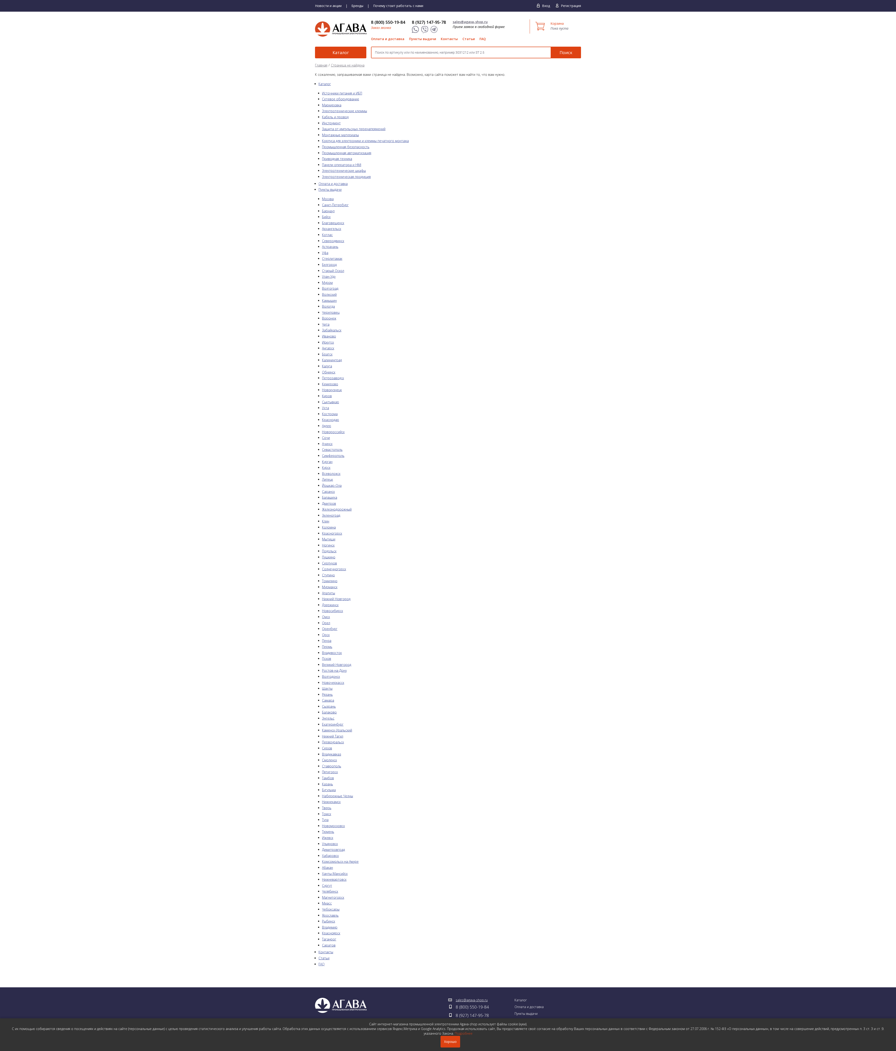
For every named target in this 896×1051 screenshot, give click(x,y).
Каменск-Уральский (337, 730)
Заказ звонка (381, 27)
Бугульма (329, 790)
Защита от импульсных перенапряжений (353, 129)
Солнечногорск (334, 569)
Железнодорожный (337, 509)
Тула (325, 820)
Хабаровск (330, 855)
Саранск (328, 491)
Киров (327, 396)
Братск (327, 354)
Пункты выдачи (422, 39)
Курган (327, 461)
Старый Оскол (333, 270)
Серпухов (329, 563)
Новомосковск (333, 826)
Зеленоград (331, 515)
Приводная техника (337, 159)
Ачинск (327, 444)
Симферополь (333, 455)
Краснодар (330, 420)
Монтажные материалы (340, 135)
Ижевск (327, 837)
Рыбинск (328, 921)
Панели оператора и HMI (341, 165)
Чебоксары (331, 909)
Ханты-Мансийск (335, 873)
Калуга (327, 366)
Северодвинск (333, 241)
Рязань (327, 694)
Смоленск (329, 760)
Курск (326, 467)
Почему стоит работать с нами (398, 5)
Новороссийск (333, 432)
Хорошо (450, 1041)
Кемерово (330, 384)
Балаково (329, 712)
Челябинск (330, 891)
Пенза (326, 640)
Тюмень (328, 831)
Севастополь (332, 449)
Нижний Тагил (332, 736)
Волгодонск (331, 676)
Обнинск (328, 372)
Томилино (329, 581)
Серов (327, 748)
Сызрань (329, 706)
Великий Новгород (336, 664)
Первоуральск (333, 742)
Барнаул (328, 211)
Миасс (327, 903)
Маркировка (331, 105)
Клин (325, 521)
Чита (325, 324)
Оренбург (329, 628)
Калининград (332, 360)
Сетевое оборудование (340, 99)
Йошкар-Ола (332, 485)
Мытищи (328, 539)
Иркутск (328, 342)
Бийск (326, 217)
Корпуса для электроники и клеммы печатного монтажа (365, 141)
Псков (326, 658)
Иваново (329, 336)
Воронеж (329, 318)
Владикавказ (331, 754)
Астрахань (330, 246)
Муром (327, 282)
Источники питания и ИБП (342, 93)
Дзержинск (330, 605)
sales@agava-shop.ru (470, 22)
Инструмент (331, 123)
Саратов (329, 945)
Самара (328, 700)
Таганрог (329, 939)
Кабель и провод (335, 117)
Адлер (326, 426)
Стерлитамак (332, 258)
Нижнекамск (331, 802)
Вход (546, 5)
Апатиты (328, 593)
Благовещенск (333, 223)
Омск (326, 617)
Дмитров (329, 503)
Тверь (326, 808)
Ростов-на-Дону (334, 670)
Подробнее (463, 1033)
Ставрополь (331, 766)
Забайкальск (331, 330)
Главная (321, 65)
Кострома (330, 414)
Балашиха (329, 497)
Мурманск (329, 587)
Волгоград (330, 288)
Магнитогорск (333, 897)
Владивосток (332, 653)
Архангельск (331, 228)
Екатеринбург (332, 724)
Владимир (329, 927)
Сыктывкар (330, 402)
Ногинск (328, 545)
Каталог (340, 52)
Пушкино (328, 557)
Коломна (329, 527)
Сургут (327, 885)
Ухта (325, 408)
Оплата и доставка (387, 39)
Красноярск (331, 933)
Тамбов (328, 778)
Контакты (449, 39)
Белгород (329, 264)
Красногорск (332, 533)
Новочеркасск (333, 682)
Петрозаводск (333, 378)
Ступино (328, 575)
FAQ (483, 39)
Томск (326, 814)
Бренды (357, 5)
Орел (326, 623)
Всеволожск (331, 473)
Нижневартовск (334, 879)
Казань (327, 784)
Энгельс (328, 718)
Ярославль (330, 915)
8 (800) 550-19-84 (388, 22)
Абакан (327, 867)
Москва (328, 199)
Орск (326, 635)
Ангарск (328, 348)
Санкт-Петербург (335, 205)
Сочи (326, 437)
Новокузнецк (332, 390)
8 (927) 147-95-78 (429, 22)
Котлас (327, 235)
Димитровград (333, 849)
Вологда (328, 306)
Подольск (329, 551)
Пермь (327, 646)
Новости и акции (328, 5)
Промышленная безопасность (345, 147)
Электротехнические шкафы (344, 170)
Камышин (329, 300)
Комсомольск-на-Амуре (340, 861)
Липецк (327, 479)
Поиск (566, 52)
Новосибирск (332, 611)
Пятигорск (330, 772)
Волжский (329, 294)
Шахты (327, 688)
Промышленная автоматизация (346, 153)
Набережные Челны (337, 796)
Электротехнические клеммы (344, 111)
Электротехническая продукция (346, 176)
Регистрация (571, 5)
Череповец (331, 312)
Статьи (468, 39)
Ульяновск (330, 844)
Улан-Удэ (329, 276)
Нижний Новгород (336, 599)
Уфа (325, 253)
